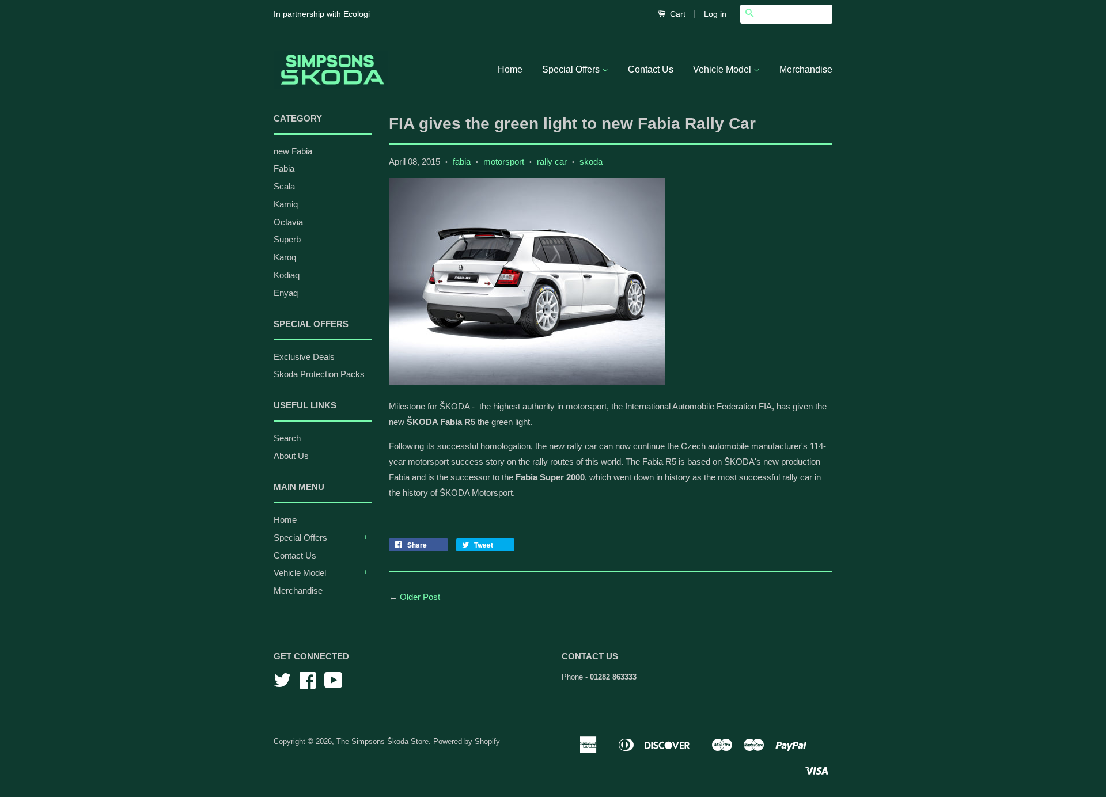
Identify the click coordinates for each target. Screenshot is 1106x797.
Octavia (288, 222)
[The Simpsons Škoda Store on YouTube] (333, 684)
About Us (291, 456)
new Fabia (293, 151)
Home (510, 69)
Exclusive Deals (304, 357)
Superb (287, 239)
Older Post (420, 597)
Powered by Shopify (466, 741)
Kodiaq (287, 275)
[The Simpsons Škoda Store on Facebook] (307, 684)
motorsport (503, 161)
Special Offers (572, 69)
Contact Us (650, 69)
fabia (462, 161)
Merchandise (805, 69)
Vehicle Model (723, 69)
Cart (676, 13)
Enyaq (286, 293)
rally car (552, 161)
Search (287, 438)
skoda (591, 161)
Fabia (284, 168)
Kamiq (286, 204)
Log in (715, 13)
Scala (284, 186)
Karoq (285, 257)
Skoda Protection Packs (319, 374)
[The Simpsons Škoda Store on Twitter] (282, 684)
